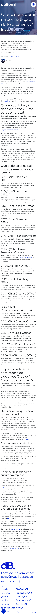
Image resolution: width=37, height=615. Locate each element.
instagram (5, 593)
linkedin (4, 589)
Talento (17, 56)
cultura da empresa (8, 488)
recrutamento (15, 529)
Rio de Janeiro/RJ (24, 593)
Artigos (11, 56)
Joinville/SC (21, 604)
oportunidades (8, 607)
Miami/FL (20, 607)
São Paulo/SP (22, 589)
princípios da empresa (10, 130)
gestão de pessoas (26, 257)
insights (4, 600)
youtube (5, 596)
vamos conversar (9, 581)
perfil (8, 518)
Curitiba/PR (21, 596)
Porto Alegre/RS (23, 600)
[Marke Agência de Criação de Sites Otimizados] (33, 612)
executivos (6, 101)
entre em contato (13, 548)
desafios (26, 439)
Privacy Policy (15, 612)
